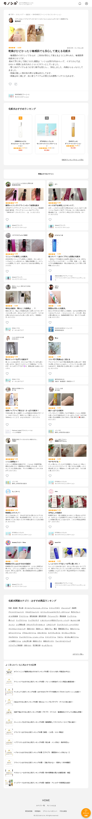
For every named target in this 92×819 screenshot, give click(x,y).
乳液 (10, 608)
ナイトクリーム (50, 637)
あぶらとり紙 (75, 620)
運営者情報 (28, 811)
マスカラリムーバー (32, 612)
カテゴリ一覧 (40, 805)
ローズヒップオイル (69, 633)
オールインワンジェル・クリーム (36, 608)
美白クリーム (75, 629)
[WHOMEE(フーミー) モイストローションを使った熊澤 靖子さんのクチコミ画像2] (35, 33)
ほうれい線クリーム (72, 637)
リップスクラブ (33, 620)
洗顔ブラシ (49, 629)
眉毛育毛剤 (42, 616)
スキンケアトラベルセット (35, 624)
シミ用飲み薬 (20, 624)
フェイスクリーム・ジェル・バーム (31, 637)
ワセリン (60, 637)
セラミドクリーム (15, 633)
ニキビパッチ (51, 624)
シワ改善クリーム (15, 641)
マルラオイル (13, 637)
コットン (12, 624)
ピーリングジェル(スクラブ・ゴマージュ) (55, 612)
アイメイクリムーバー (16, 612)
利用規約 (37, 811)
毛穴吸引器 (36, 645)
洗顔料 (74, 608)
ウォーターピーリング (63, 641)
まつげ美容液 (13, 616)
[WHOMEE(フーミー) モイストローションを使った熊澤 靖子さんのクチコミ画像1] (17, 33)
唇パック (12, 620)
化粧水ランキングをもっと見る (72, 160)
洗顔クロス (31, 629)
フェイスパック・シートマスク (68, 624)
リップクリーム (21, 620)
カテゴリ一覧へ (78, 654)
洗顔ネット (40, 629)
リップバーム (71, 616)
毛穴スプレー (75, 612)
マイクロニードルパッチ (17, 629)
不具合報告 (63, 811)
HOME (46, 800)
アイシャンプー (53, 616)
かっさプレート (47, 645)
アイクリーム (23, 616)
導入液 (21, 608)
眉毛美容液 (33, 616)
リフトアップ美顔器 (16, 645)
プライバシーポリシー (50, 811)
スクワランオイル (54, 633)
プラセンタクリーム (29, 633)
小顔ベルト (28, 645)
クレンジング (66, 608)
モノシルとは (51, 805)
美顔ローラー (37, 641)
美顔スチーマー (48, 641)
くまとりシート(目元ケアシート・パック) (54, 620)
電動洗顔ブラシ (63, 629)
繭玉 (55, 629)
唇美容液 (63, 616)
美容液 (15, 608)
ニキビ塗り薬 (27, 641)
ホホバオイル (42, 633)
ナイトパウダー (54, 608)
